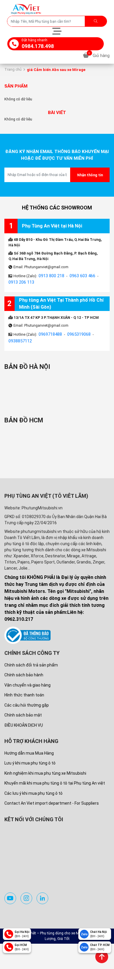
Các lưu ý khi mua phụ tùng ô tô (33, 788)
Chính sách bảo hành (23, 669)
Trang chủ (13, 68)
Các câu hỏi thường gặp (26, 700)
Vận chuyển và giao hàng (27, 680)
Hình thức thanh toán (24, 689)
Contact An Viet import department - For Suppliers (51, 798)
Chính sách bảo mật (23, 709)
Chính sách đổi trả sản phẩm (31, 659)
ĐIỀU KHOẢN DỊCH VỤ (23, 720)
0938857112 (18, 336)
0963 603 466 (77, 274)
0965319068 (74, 330)
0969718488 (49, 330)
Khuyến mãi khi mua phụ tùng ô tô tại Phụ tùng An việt (54, 778)
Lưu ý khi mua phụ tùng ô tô (30, 757)
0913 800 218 (50, 274)
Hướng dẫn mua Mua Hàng (29, 748)
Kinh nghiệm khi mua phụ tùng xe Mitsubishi (45, 768)
